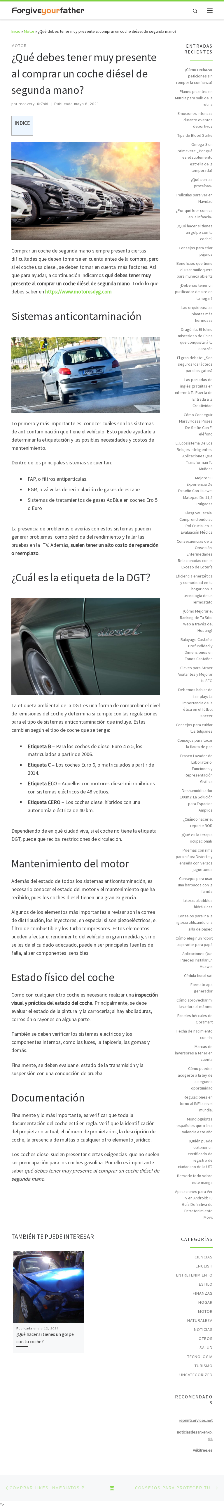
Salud (206, 1347)
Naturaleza (200, 1320)
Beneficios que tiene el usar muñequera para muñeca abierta (194, 270)
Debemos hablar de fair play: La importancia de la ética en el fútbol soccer (195, 702)
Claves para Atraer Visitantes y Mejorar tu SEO (195, 674)
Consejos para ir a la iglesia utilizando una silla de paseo (194, 922)
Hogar (205, 1302)
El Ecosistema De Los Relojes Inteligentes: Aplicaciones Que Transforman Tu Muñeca (194, 455)
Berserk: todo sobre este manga (195, 1179)
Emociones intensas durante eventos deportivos (195, 120)
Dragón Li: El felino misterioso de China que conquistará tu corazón (195, 339)
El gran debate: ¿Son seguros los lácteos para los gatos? (195, 364)
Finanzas (203, 1293)
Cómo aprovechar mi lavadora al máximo (194, 1003)
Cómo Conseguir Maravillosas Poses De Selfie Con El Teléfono (196, 424)
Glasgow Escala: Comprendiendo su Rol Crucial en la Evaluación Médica (196, 522)
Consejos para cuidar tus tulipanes (194, 728)
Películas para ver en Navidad (194, 198)
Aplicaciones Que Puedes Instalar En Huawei (197, 960)
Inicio (15, 31)
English (204, 1266)
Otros (206, 1338)
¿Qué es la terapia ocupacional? (197, 838)
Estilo (206, 1284)
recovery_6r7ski (33, 104)
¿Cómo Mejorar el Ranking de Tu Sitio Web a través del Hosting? (196, 620)
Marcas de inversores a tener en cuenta (194, 1053)
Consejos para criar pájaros (196, 251)
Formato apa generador (201, 988)
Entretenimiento (194, 1275)
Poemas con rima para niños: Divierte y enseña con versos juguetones (194, 860)
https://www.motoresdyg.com (78, 291)
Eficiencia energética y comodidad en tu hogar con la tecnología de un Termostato (194, 588)
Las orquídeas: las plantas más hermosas (197, 314)
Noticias (203, 1329)
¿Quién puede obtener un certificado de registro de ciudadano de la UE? (195, 1153)
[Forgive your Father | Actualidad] (47, 10)
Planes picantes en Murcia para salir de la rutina (194, 98)
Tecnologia (200, 1356)
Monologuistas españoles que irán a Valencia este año (194, 1125)
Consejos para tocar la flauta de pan (195, 743)
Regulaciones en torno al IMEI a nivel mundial (196, 1103)
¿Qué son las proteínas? (202, 182)
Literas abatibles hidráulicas (198, 903)
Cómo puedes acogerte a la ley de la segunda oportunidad (195, 1078)
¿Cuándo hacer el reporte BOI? (198, 822)
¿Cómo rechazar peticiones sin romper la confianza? (194, 76)
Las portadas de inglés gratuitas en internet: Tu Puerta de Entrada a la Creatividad (194, 392)
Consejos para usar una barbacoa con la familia (195, 885)
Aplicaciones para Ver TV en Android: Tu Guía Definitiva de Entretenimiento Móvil (194, 1204)
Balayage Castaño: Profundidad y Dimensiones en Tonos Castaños (197, 649)
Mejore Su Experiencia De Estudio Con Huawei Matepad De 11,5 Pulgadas (195, 490)
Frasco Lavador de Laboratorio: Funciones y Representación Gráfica (196, 768)
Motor (29, 31)
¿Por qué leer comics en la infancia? (194, 213)
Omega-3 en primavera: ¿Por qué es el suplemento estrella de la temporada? (195, 157)
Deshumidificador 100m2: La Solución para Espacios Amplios (196, 800)
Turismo (204, 1365)
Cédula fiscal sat (198, 975)
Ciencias (204, 1257)
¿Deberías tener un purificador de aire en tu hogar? (194, 292)
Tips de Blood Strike (195, 135)
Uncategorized (196, 1374)
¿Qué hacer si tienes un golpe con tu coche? (195, 232)
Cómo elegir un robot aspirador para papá (194, 941)
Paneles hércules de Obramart (195, 1019)
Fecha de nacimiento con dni (194, 1034)
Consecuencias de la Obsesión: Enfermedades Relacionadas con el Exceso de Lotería (195, 554)
